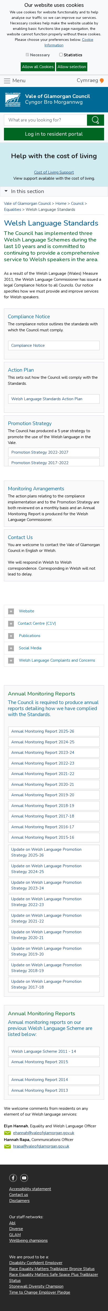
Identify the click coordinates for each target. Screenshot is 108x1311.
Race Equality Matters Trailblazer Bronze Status (52, 1268)
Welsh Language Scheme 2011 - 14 (43, 1051)
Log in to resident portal (54, 134)
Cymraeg (88, 80)
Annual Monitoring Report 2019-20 (42, 795)
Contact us (18, 1194)
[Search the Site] (95, 120)
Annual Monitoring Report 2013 (39, 1090)
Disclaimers (19, 1200)
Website (26, 611)
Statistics (72, 55)
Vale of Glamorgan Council (27, 203)
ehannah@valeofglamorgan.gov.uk (43, 1133)
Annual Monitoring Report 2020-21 (42, 784)
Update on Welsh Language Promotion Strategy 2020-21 (46, 935)
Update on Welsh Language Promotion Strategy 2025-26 (46, 852)
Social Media (29, 648)
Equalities (12, 209)
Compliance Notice (28, 345)
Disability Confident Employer (35, 1262)
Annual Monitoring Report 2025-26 (42, 731)
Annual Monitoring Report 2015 (39, 1062)
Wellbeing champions (28, 1240)
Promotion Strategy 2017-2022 (39, 462)
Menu (18, 80)
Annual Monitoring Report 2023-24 (42, 752)
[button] (6, 191)
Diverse (16, 1228)
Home (61, 203)
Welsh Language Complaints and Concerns (56, 660)
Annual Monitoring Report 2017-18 (43, 816)
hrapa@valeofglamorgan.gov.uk (41, 1146)
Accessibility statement (30, 1189)
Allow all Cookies (38, 67)
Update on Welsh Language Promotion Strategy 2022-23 (46, 902)
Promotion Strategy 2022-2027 (39, 452)
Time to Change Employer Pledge (39, 1292)
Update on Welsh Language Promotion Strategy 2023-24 (46, 885)
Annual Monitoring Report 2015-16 (42, 837)
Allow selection (71, 67)
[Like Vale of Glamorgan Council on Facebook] (13, 1177)
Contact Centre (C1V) (37, 623)
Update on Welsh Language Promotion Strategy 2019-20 (46, 951)
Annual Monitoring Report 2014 (39, 1079)
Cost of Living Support (54, 172)
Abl (12, 1223)
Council (77, 203)
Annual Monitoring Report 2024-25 (42, 742)
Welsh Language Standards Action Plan (46, 399)
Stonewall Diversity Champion (36, 1286)
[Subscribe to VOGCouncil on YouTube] (24, 1177)
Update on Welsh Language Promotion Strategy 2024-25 (46, 869)
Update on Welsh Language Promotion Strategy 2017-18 (46, 984)
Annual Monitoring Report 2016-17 (42, 827)
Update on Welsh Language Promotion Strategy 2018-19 (46, 968)
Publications (29, 635)
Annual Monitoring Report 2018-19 (42, 805)
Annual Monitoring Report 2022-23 (42, 763)
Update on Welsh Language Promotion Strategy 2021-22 (46, 918)
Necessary (39, 55)
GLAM (15, 1234)
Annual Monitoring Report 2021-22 (42, 773)
